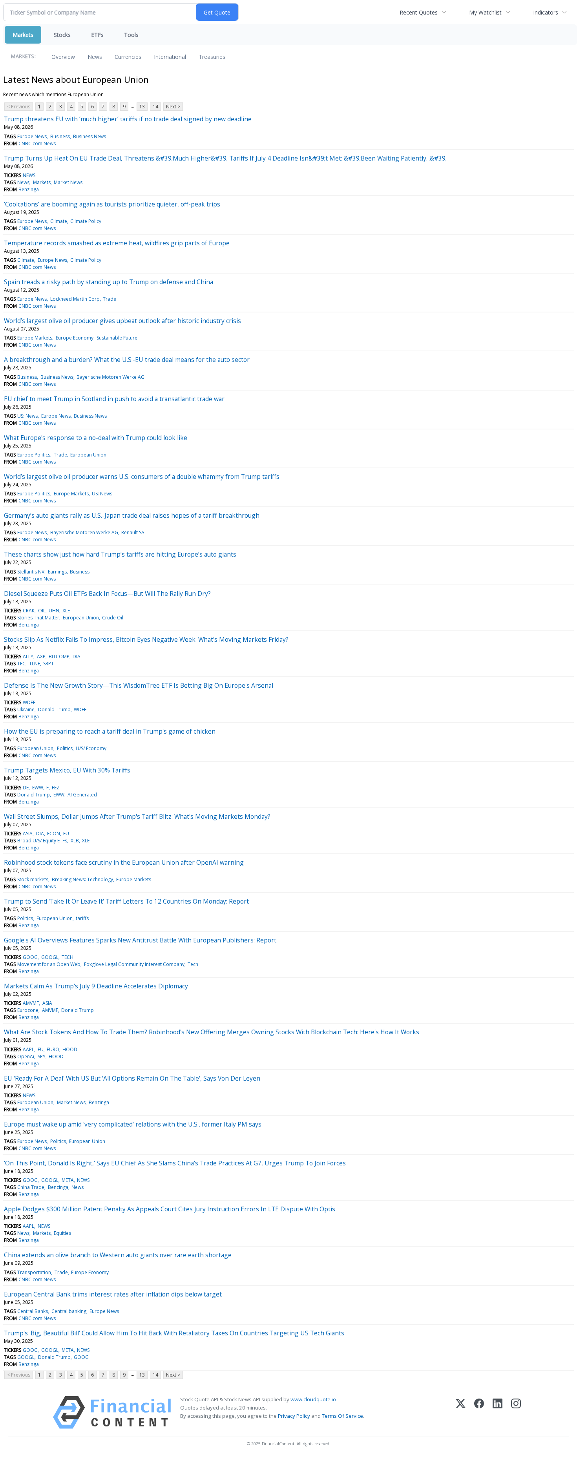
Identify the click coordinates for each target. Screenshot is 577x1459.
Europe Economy (74, 337)
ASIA (28, 833)
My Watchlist (485, 12)
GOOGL (49, 957)
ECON (53, 833)
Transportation (34, 1272)
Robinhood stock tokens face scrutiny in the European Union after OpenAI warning (124, 862)
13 (142, 106)
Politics (65, 748)
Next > (173, 106)
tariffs (82, 918)
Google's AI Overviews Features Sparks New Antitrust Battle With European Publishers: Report (140, 940)
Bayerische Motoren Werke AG (110, 377)
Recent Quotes (419, 12)
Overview (63, 56)
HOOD (69, 1049)
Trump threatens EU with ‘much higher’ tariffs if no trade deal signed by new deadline (128, 119)
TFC (21, 663)
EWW (37, 787)
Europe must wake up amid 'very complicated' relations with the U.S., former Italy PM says (132, 1124)
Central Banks (32, 1311)
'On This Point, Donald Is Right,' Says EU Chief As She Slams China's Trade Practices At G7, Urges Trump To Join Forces (175, 1163)
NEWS (29, 175)
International (170, 56)
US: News (27, 416)
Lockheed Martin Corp (75, 299)
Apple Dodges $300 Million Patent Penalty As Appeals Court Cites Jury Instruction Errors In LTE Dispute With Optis (169, 1209)
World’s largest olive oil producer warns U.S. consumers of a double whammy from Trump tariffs (141, 476)
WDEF (29, 702)
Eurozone (27, 1010)
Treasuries (212, 56)
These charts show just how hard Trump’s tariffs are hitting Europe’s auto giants (120, 554)
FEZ (56, 787)
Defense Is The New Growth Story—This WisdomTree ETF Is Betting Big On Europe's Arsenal (138, 685)
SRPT (48, 663)
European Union (88, 454)
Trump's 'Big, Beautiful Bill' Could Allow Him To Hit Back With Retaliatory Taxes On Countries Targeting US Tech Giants (174, 1333)
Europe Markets (34, 337)
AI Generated (82, 794)
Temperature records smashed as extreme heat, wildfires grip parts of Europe (117, 243)
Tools (131, 34)
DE (26, 787)
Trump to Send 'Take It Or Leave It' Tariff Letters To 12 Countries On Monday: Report (126, 901)
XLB (75, 840)
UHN (54, 610)
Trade (109, 299)
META (68, 1180)
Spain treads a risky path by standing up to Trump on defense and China (108, 282)
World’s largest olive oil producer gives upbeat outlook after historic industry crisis (122, 320)
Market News (68, 182)
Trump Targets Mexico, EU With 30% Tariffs (67, 770)
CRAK (29, 610)
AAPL (28, 1049)
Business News (89, 136)
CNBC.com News (37, 143)
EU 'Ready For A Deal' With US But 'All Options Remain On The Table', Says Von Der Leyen (132, 1078)
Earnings (57, 571)
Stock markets (32, 879)
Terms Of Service (342, 1415)
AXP (41, 656)
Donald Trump (54, 709)
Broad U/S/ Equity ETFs (42, 840)
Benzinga (28, 189)
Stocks (62, 34)
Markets (23, 34)
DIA (76, 656)
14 (155, 106)
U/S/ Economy (91, 748)
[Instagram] (516, 1412)
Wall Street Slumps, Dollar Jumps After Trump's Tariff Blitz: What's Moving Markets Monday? (137, 816)
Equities (62, 1233)
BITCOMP (59, 656)
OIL (42, 610)
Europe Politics (33, 454)
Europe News (32, 136)
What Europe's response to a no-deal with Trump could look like (95, 437)
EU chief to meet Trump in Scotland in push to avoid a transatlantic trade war (114, 398)
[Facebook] (479, 1412)
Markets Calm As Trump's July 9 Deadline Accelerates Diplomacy (96, 986)
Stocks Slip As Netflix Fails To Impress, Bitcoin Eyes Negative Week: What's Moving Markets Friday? (146, 639)
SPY (42, 1056)
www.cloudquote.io (313, 1399)
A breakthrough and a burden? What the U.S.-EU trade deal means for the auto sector (127, 359)
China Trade (30, 1187)
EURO (53, 1049)
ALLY (28, 656)
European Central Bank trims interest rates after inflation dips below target (113, 1294)
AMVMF (31, 1003)
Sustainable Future (117, 337)
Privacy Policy (294, 1415)
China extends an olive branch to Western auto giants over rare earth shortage (118, 1255)
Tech (193, 964)
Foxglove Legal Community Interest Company (134, 964)
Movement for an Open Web (48, 964)
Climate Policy (85, 221)
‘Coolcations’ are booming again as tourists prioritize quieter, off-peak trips (112, 204)
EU (66, 833)
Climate (58, 221)
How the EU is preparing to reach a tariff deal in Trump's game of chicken (109, 731)
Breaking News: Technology (82, 879)
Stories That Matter (38, 617)
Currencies (128, 56)
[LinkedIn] (497, 1412)
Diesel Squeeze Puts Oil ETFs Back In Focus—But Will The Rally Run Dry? (107, 593)
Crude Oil (112, 617)
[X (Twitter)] (461, 1412)
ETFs (97, 34)
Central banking (68, 1311)
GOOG (30, 957)
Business (60, 136)
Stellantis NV (30, 571)
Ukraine (26, 709)
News (95, 56)
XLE (66, 610)
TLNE (34, 663)
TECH (67, 957)
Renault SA (132, 532)
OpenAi (25, 1056)
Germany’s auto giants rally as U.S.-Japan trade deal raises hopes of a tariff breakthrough (131, 515)
